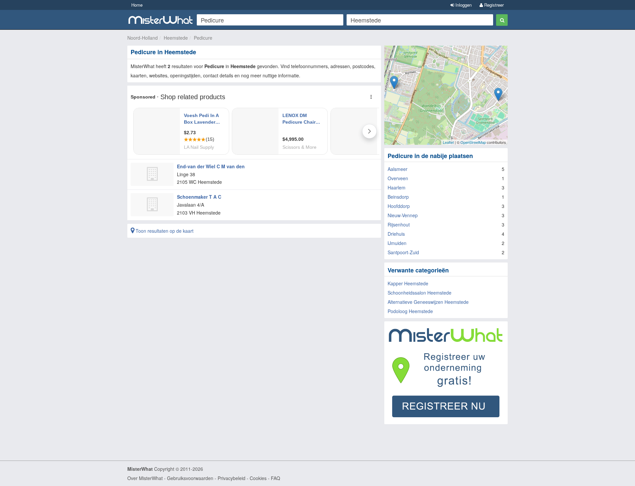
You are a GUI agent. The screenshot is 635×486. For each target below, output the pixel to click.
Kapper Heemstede (408, 283)
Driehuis (396, 233)
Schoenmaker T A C (199, 196)
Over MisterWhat (145, 478)
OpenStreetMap (473, 142)
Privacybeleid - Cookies (242, 478)
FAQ (275, 478)
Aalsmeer (397, 169)
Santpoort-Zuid (403, 252)
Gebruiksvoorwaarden (190, 478)
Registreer (493, 5)
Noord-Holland (142, 37)
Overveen (398, 178)
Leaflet (448, 142)
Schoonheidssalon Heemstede (419, 292)
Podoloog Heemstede (410, 311)
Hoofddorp (399, 206)
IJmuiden (397, 243)
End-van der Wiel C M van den (211, 166)
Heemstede (176, 37)
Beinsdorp (398, 196)
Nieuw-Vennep (403, 215)
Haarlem (396, 187)
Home (137, 5)
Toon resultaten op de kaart (163, 230)
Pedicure (203, 37)
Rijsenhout (399, 224)
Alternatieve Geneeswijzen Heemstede (428, 302)
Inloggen (463, 5)
